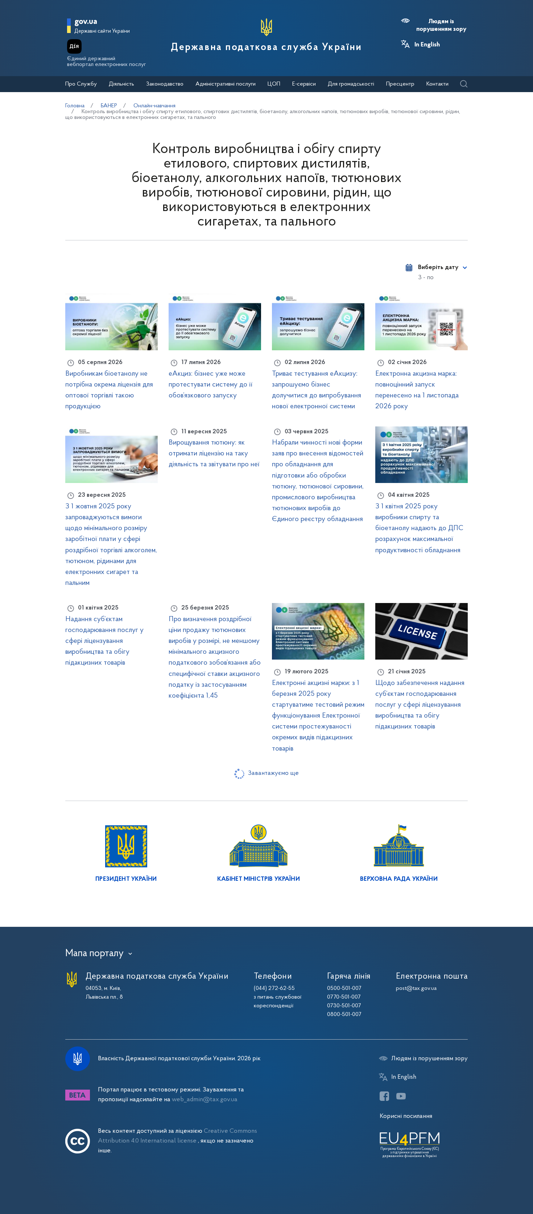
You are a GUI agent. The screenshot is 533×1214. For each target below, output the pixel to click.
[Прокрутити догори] (496, 1185)
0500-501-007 (344, 988)
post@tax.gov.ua (416, 988)
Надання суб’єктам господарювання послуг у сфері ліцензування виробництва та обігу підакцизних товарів (104, 641)
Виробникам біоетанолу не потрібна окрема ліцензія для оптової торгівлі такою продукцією (109, 390)
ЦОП (274, 84)
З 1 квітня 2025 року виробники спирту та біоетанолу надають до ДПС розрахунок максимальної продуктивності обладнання (419, 528)
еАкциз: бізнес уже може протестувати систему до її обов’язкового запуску (210, 384)
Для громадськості (351, 84)
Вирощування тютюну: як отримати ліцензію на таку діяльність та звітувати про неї (214, 453)
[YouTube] (401, 1096)
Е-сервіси (304, 84)
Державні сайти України (102, 31)
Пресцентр (400, 84)
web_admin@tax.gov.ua (204, 1100)
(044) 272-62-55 (274, 988)
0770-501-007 (344, 997)
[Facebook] (384, 1096)
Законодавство (164, 84)
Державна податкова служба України (266, 47)
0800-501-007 (344, 1014)
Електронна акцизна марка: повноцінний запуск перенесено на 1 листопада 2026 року (417, 390)
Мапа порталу (94, 954)
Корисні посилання (406, 1116)
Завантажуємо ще (273, 773)
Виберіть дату (438, 267)
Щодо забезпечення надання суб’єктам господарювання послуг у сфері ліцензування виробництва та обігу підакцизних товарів (419, 705)
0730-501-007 (344, 1006)
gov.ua (85, 22)
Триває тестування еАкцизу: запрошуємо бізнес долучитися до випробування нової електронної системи (316, 390)
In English (427, 45)
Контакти (437, 84)
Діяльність (121, 84)
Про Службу (81, 84)
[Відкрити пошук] (463, 84)
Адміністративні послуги (225, 84)
